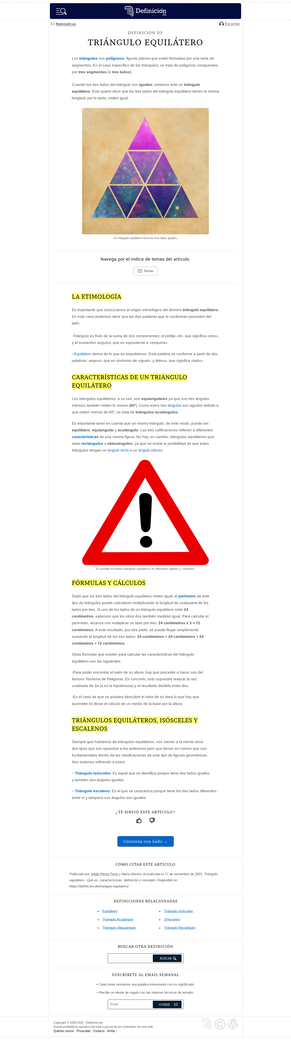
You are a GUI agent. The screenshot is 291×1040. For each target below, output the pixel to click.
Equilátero (82, 354)
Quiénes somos (63, 1030)
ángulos (175, 405)
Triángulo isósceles (93, 773)
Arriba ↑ (112, 1030)
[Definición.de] (145, 11)
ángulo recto (118, 450)
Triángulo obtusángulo (119, 928)
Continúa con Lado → (146, 841)
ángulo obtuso (150, 450)
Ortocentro (172, 919)
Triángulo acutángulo (118, 919)
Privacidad (83, 1030)
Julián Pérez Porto (104, 874)
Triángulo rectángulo (179, 928)
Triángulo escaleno (92, 791)
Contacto (99, 1030)
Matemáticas (66, 24)
